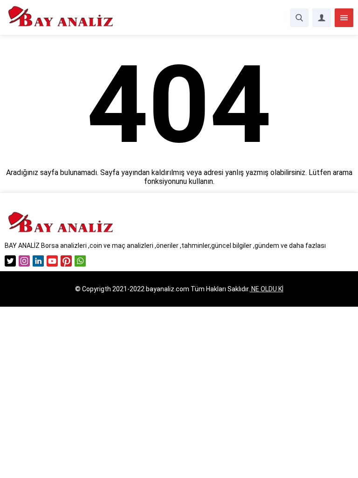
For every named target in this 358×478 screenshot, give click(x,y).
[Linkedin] (38, 261)
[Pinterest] (66, 261)
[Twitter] (10, 261)
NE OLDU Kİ (266, 289)
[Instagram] (24, 261)
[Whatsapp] (80, 261)
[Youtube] (52, 261)
